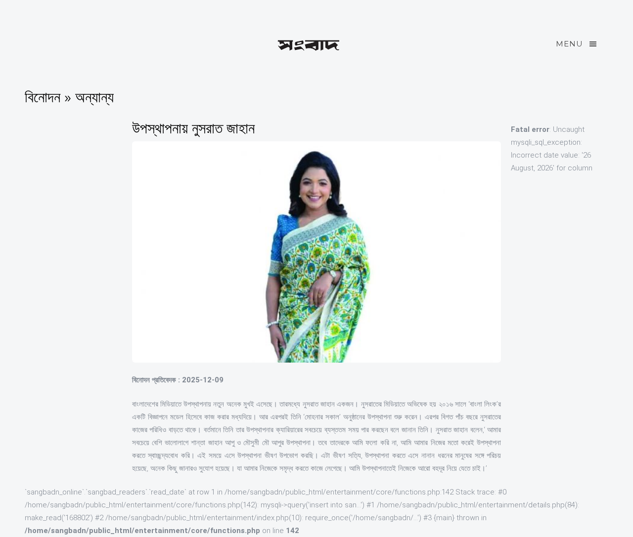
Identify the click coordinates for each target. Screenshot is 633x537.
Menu (569, 43)
